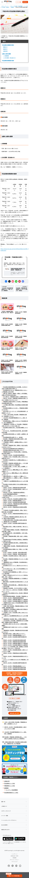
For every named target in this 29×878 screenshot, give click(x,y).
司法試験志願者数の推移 (8, 60)
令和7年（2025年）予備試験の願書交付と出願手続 (15, 643)
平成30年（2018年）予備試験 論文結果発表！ (14, 492)
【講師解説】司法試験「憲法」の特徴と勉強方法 (15, 619)
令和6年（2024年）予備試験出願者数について (14, 635)
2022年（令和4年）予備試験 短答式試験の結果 (15, 554)
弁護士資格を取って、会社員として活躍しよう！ (15, 476)
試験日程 (5, 51)
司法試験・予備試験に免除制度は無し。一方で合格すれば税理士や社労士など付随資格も (15, 464)
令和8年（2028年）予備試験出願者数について (14, 500)
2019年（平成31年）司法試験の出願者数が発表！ (15, 499)
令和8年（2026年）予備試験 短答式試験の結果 (14, 487)
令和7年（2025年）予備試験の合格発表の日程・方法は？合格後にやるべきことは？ (15, 399)
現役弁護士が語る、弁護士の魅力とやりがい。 (14, 633)
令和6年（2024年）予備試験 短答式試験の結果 (14, 642)
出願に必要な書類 (6, 54)
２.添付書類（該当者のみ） (9, 58)
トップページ (14, 854)
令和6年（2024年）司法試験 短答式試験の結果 (14, 640)
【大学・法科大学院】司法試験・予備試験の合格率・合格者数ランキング (15, 723)
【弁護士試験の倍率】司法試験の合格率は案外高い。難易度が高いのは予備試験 (14, 520)
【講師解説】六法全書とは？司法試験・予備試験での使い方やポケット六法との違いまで (15, 425)
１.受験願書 (6, 56)
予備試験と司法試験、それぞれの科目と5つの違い (15, 588)
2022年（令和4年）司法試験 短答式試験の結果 (15, 552)
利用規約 (14, 857)
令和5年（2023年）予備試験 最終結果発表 (13, 598)
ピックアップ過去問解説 (12, 790)
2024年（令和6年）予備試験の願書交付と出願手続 (15, 599)
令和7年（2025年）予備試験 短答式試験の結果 (14, 669)
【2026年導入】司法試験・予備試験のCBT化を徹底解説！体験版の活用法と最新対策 (15, 621)
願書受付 (5, 49)
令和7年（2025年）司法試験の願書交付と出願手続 (15, 645)
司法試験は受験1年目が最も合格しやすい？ (13, 450)
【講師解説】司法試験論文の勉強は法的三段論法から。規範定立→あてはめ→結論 (15, 610)
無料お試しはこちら (14, 713)
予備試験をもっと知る (9, 786)
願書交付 (5, 47)
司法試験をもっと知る (9, 783)
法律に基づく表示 (14, 856)
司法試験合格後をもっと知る (11, 792)
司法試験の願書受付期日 (8, 45)
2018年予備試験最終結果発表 (10, 494)
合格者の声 (7, 781)
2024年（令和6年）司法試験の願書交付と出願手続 (15, 601)
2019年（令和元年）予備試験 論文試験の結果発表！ (15, 504)
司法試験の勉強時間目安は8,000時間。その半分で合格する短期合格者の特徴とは (14, 387)
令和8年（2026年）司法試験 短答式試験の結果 (14, 502)
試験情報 (6, 788)
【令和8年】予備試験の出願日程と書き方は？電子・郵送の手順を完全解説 (14, 517)
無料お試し (25, 2)
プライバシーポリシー (14, 859)
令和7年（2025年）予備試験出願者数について (14, 666)
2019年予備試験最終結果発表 (10, 505)
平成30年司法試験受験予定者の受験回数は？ (14, 448)
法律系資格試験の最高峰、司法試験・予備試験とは (15, 596)
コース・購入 (18, 2)
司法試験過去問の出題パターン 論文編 (12, 437)
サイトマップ (14, 861)
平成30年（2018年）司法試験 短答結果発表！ (14, 455)
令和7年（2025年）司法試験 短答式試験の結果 (14, 667)
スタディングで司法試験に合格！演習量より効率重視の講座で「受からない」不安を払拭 (15, 647)
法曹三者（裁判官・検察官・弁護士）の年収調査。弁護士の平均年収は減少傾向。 (15, 394)
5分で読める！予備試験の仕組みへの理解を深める (15, 396)
